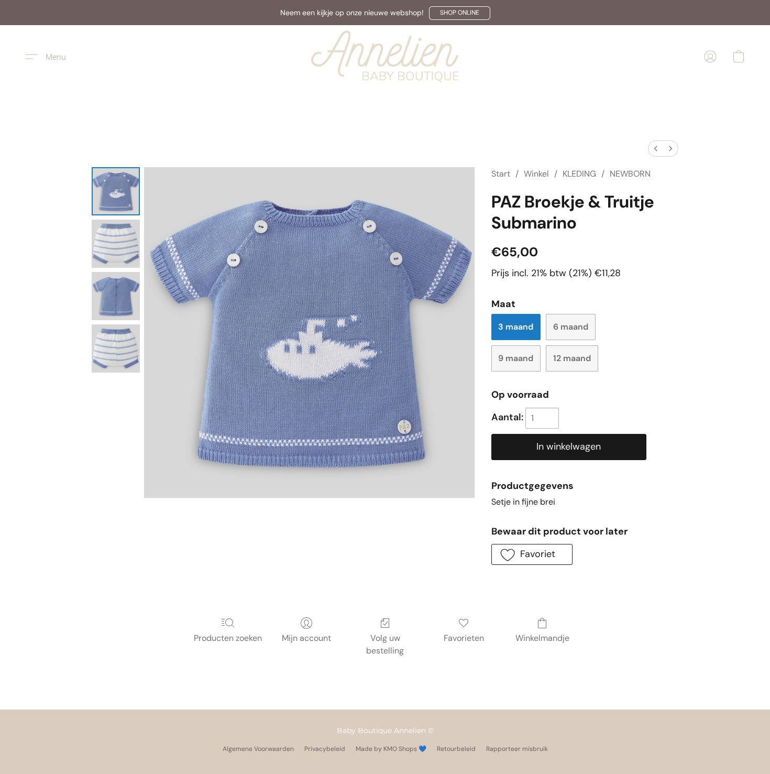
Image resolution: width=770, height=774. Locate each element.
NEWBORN (630, 173)
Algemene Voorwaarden (258, 749)
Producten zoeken (228, 638)
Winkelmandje (542, 638)
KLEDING (579, 173)
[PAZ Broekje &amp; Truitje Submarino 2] (116, 296)
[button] (459, 13)
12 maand (572, 358)
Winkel (536, 173)
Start (500, 173)
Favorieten (464, 638)
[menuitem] (655, 148)
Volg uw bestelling (385, 644)
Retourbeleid (456, 749)
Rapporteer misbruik (517, 749)
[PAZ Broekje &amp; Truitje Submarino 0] (116, 191)
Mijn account (306, 638)
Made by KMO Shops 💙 (391, 749)
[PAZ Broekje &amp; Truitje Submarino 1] (116, 244)
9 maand (515, 358)
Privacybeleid (324, 749)
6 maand (570, 326)
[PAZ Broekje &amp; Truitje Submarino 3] (116, 348)
